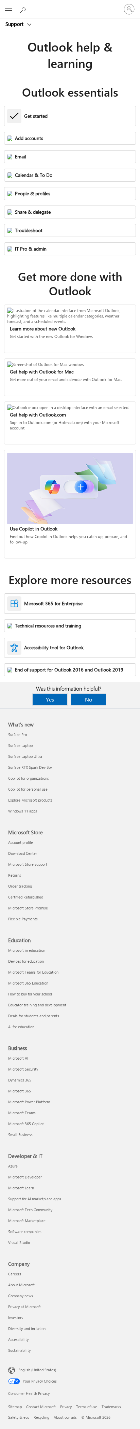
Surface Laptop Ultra (25, 756)
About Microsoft (21, 1284)
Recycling (41, 1417)
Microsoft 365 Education (28, 983)
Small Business (20, 1134)
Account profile (20, 842)
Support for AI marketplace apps (34, 1198)
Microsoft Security (23, 1069)
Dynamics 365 (19, 1080)
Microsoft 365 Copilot (26, 1123)
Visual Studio (19, 1242)
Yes (50, 699)
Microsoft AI (18, 1058)
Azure (13, 1166)
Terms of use (86, 1406)
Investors (15, 1317)
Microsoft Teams (22, 1112)
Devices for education (26, 961)
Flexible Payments (23, 918)
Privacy (66, 1406)
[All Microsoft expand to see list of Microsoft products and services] (8, 9)
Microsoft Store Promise (28, 907)
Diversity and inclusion (27, 1328)
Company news (20, 1295)
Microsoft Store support (27, 864)
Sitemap (15, 1406)
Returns (14, 875)
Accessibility (18, 1339)
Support (15, 23)
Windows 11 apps (22, 810)
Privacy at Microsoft (24, 1306)
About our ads (65, 1417)
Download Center (22, 853)
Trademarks (111, 1406)
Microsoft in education (26, 950)
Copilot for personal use (28, 789)
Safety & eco (18, 1417)
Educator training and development (37, 1004)
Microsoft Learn (21, 1187)
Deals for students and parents (33, 1015)
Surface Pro (17, 734)
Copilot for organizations (28, 778)
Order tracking (20, 886)
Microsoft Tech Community (30, 1209)
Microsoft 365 (19, 1090)
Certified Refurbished (25, 897)
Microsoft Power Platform (29, 1101)
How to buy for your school (30, 993)
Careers (14, 1273)
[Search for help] (24, 8)
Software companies (24, 1231)
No (88, 699)
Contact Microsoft (41, 1406)
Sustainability (19, 1350)
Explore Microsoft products (30, 800)
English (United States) (37, 1369)
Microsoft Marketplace (27, 1220)
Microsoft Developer (25, 1176)
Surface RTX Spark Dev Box (30, 767)
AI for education (21, 1026)
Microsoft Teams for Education (33, 972)
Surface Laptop (20, 745)
